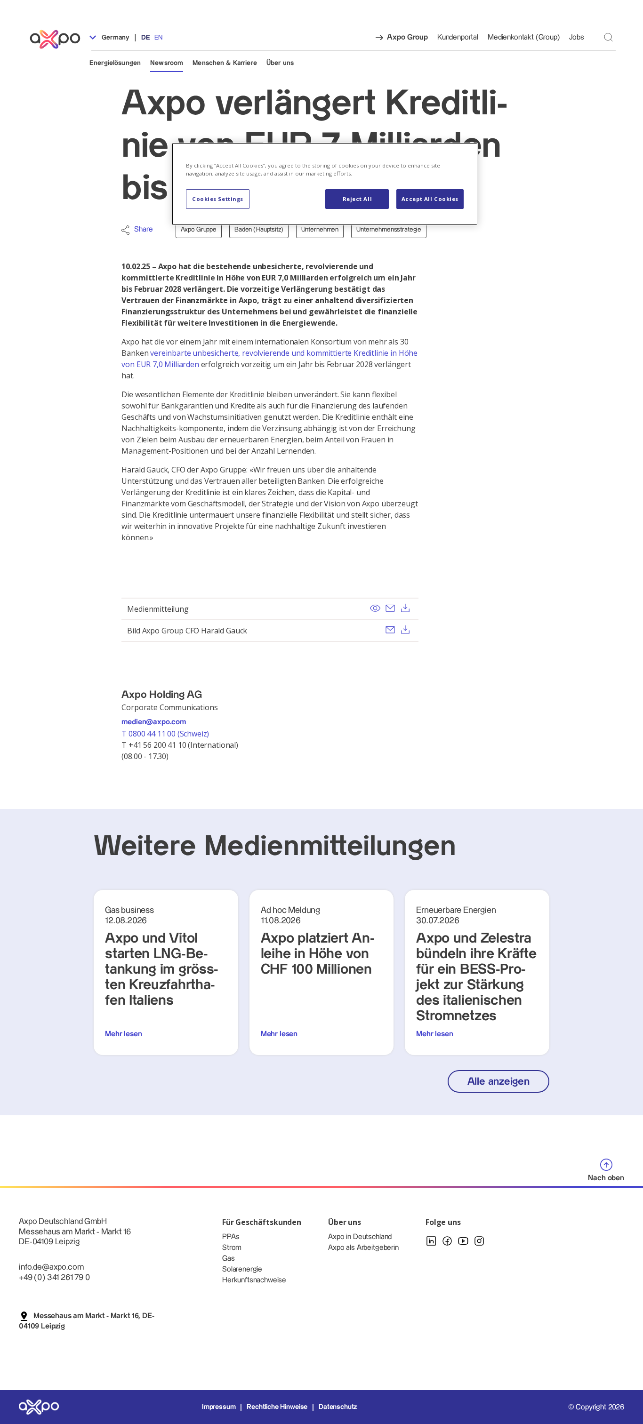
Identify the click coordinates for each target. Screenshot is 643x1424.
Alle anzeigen (498, 1082)
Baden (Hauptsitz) (258, 229)
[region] (325, 184)
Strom (231, 1247)
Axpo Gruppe (199, 229)
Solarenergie (242, 1269)
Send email (390, 608)
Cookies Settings (217, 198)
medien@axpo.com (153, 722)
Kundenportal (457, 37)
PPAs (230, 1236)
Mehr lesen (123, 1034)
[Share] (125, 230)
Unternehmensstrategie (388, 229)
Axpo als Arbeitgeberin (363, 1247)
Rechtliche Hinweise (277, 1407)
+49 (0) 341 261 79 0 (54, 1277)
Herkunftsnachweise (254, 1280)
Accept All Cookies (430, 198)
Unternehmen (319, 229)
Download (405, 608)
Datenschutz (338, 1407)
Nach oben (606, 1178)
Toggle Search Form (608, 37)
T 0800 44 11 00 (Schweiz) (166, 733)
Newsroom (166, 63)
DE (145, 37)
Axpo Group (407, 37)
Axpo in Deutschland (360, 1236)
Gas (228, 1258)
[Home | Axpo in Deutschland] (59, 39)
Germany (114, 37)
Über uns (280, 63)
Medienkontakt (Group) (524, 37)
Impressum (219, 1407)
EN (158, 37)
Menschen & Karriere (225, 63)
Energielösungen (115, 63)
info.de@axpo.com (51, 1267)
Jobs (576, 37)
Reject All (357, 198)
